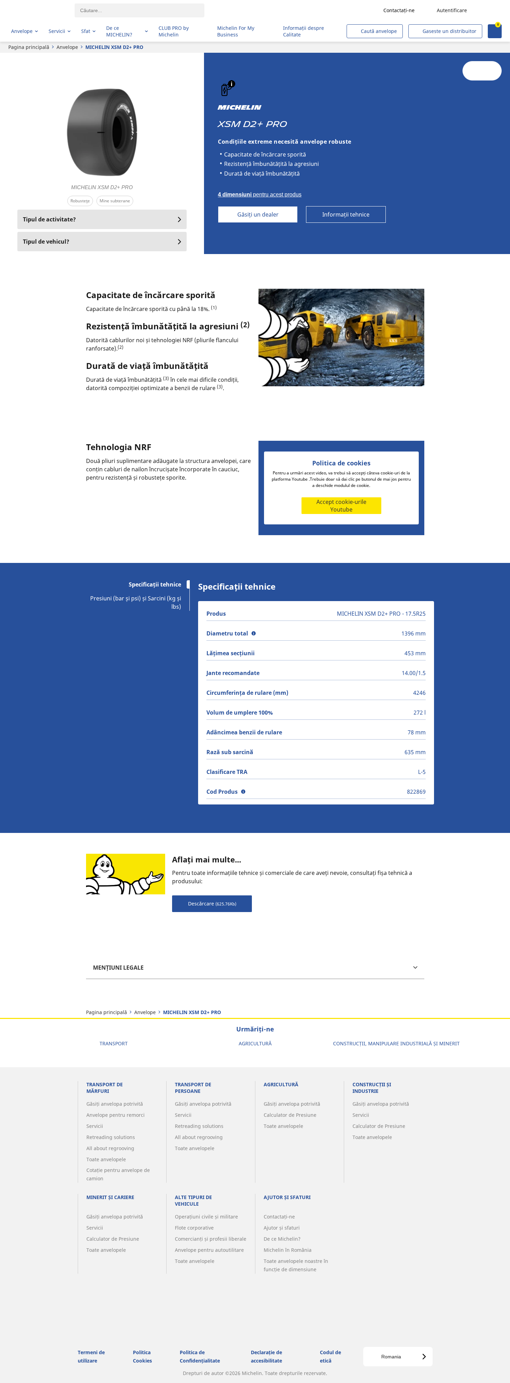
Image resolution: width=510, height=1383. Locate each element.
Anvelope (67, 47)
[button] (231, 83)
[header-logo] (38, 10)
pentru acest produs (259, 194)
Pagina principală (28, 47)
